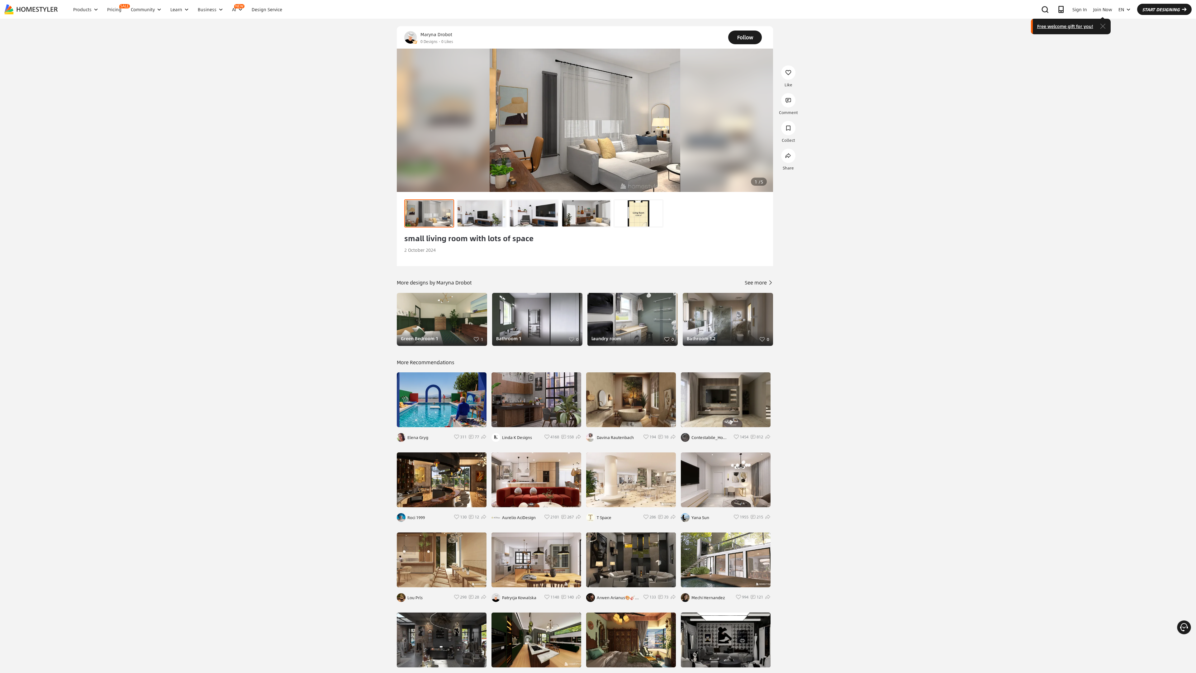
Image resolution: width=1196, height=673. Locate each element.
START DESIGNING (1161, 9)
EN (1121, 9)
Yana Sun (700, 517)
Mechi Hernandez (708, 597)
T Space (604, 517)
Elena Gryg (417, 437)
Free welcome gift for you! (1065, 26)
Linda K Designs (517, 437)
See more (756, 282)
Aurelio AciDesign (519, 517)
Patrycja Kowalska (519, 597)
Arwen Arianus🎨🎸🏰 (616, 597)
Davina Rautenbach (615, 437)
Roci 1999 (416, 517)
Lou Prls (415, 597)
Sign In (1079, 9)
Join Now (1102, 9)
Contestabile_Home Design (710, 437)
